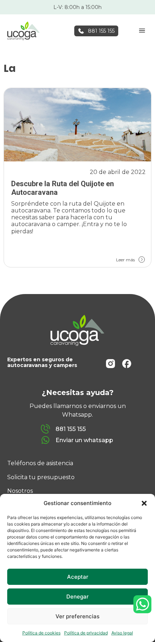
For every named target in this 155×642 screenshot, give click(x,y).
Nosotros (20, 490)
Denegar (77, 596)
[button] (144, 503)
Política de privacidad (86, 633)
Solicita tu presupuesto (41, 477)
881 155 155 (101, 31)
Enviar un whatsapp (84, 440)
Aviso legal (122, 633)
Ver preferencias (77, 616)
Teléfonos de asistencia (40, 463)
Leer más (125, 259)
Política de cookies (41, 633)
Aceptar (77, 576)
